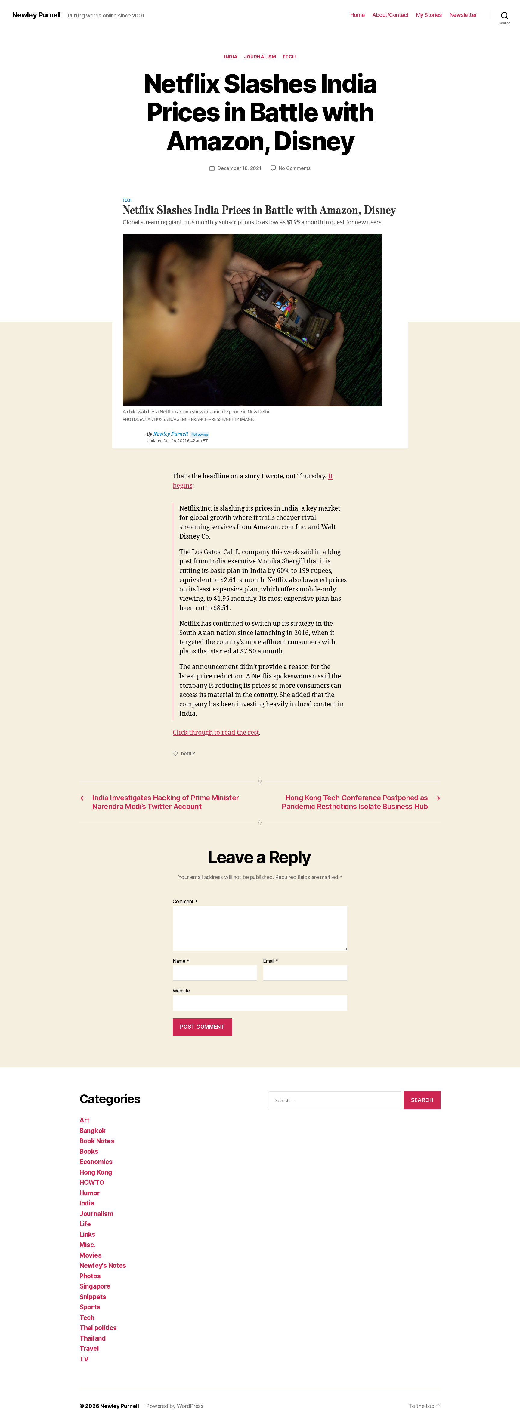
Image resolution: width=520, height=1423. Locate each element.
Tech (289, 57)
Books (88, 1151)
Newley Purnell (36, 15)
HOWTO (91, 1182)
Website (181, 991)
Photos (90, 1276)
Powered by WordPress (174, 1406)
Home (357, 15)
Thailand (92, 1338)
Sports (89, 1307)
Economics (96, 1161)
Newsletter (463, 15)
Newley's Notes (102, 1265)
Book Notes (96, 1141)
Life (85, 1224)
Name (181, 961)
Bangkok (92, 1130)
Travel (89, 1348)
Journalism (260, 57)
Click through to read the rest (216, 733)
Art (84, 1120)
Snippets (92, 1297)
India (231, 57)
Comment (185, 901)
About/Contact (390, 15)
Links (87, 1234)
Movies (90, 1255)
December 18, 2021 (239, 168)
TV (83, 1359)
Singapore (94, 1286)
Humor (89, 1193)
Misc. (87, 1245)
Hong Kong (95, 1172)
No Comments (295, 168)
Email (270, 961)
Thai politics (98, 1328)
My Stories (429, 15)
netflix (188, 753)
